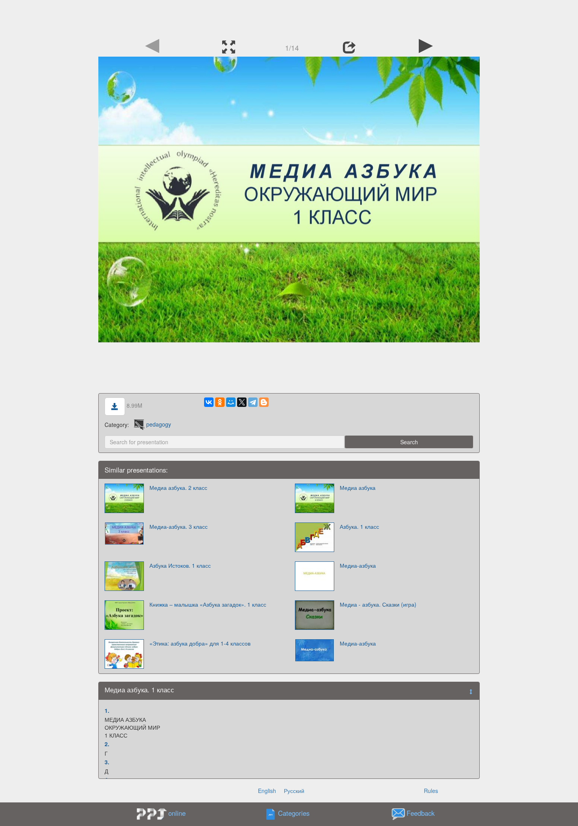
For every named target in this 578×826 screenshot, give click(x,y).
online (177, 813)
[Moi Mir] (231, 402)
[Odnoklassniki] (220, 402)
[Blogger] (264, 402)
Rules (431, 791)
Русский (294, 791)
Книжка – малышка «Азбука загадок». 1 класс (207, 604)
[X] (242, 402)
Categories (293, 813)
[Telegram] (253, 402)
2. (107, 744)
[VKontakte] (209, 402)
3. (107, 762)
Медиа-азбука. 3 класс (178, 526)
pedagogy (158, 424)
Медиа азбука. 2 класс (178, 487)
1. (107, 710)
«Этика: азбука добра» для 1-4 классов (199, 643)
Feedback (420, 813)
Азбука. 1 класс (359, 526)
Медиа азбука (358, 487)
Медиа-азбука (358, 565)
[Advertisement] (289, 17)
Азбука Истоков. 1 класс (180, 565)
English (267, 791)
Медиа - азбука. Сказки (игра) (378, 604)
